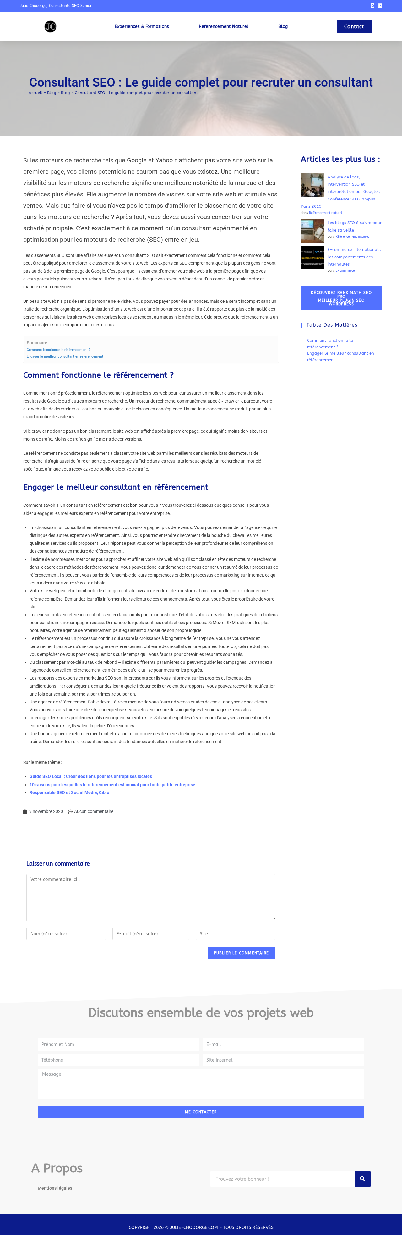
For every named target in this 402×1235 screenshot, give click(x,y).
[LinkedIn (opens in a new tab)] (379, 6)
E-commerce (345, 270)
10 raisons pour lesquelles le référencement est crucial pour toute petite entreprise (112, 784)
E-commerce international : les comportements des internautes (354, 257)
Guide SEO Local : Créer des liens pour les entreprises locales (91, 776)
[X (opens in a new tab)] (372, 6)
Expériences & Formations (142, 26)
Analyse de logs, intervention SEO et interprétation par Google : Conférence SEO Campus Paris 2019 (340, 192)
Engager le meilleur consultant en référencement (65, 356)
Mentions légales (55, 1188)
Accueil (35, 92)
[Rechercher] (363, 1179)
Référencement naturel (223, 26)
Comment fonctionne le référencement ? (58, 349)
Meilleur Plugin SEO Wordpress (341, 298)
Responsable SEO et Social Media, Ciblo (69, 792)
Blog (51, 92)
